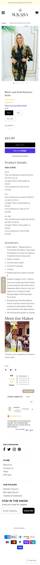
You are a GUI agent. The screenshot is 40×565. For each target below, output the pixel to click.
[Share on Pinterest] (15, 370)
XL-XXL (10, 119)
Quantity (9, 126)
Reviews (3, 285)
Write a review (28, 391)
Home (4, 23)
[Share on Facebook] (6, 370)
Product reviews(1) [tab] (15, 397)
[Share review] (32, 409)
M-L (18, 113)
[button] (26, 430)
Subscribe (28, 511)
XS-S (9, 113)
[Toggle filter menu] (31, 402)
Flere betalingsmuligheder (20, 156)
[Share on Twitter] (10, 370)
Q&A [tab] (28, 397)
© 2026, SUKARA (19, 528)
